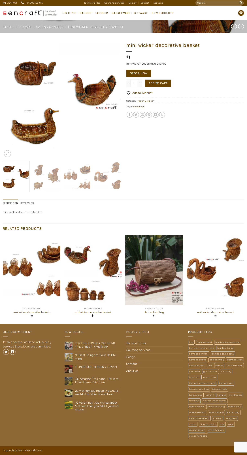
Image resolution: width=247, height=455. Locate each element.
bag (191, 342)
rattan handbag (216, 406)
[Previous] (9, 99)
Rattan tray (233, 412)
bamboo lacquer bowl (227, 342)
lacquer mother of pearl (202, 383)
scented (217, 418)
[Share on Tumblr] (162, 115)
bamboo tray (217, 359)
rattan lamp (234, 406)
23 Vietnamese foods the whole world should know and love (96, 392)
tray (222, 424)
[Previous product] (241, 26)
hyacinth (194, 377)
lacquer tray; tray (199, 389)
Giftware (141, 12)
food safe (194, 371)
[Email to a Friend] (143, 115)
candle (219, 365)
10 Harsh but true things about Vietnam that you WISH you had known (96, 406)
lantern (210, 394)
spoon (192, 424)
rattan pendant (197, 412)
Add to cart (158, 83)
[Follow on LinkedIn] (13, 352)
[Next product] (234, 26)
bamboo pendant (198, 353)
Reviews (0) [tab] (27, 203)
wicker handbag (198, 435)
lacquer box (209, 377)
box (210, 365)
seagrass (231, 418)
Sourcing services (114, 2)
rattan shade (216, 412)
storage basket (208, 424)
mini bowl (194, 400)
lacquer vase (219, 389)
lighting (221, 394)
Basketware (121, 12)
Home (7, 27)
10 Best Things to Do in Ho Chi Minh (95, 356)
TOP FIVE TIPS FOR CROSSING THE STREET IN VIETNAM (95, 345)
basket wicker (196, 365)
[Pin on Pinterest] (149, 115)
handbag (226, 371)
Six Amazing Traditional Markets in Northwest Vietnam (96, 380)
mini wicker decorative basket (31, 312)
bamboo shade (197, 359)
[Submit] (241, 3)
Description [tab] (10, 203)
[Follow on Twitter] (6, 352)
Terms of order (92, 2)
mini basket (137, 106)
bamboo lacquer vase (201, 348)
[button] (241, 13)
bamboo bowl (204, 342)
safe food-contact (199, 418)
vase (231, 424)
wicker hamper (216, 430)
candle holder (235, 365)
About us (158, 2)
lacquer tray (226, 383)
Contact (144, 2)
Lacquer (101, 12)
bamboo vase (235, 359)
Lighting (69, 12)
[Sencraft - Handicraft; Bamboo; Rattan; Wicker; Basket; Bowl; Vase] (30, 13)
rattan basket (196, 406)
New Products (162, 12)
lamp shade (196, 394)
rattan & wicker (50, 27)
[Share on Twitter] (136, 115)
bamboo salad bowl (223, 353)
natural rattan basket (214, 400)
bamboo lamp (225, 348)
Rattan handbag (154, 312)
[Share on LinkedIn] (156, 115)
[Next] (114, 99)
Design (133, 2)
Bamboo (85, 12)
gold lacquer (210, 371)
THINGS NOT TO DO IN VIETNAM (96, 366)
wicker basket (196, 430)
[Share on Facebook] (130, 115)
